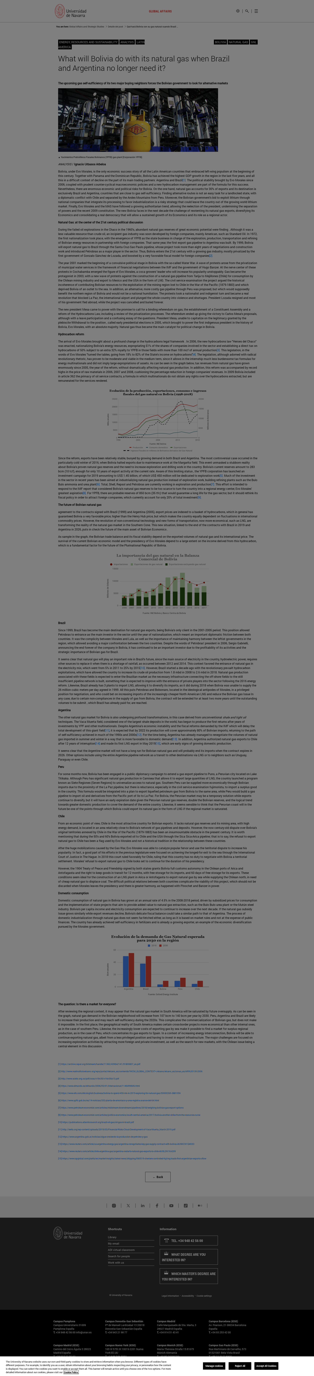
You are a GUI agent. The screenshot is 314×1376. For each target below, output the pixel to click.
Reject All (240, 1365)
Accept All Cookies (266, 1365)
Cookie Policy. (71, 1372)
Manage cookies (214, 1365)
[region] (157, 1366)
